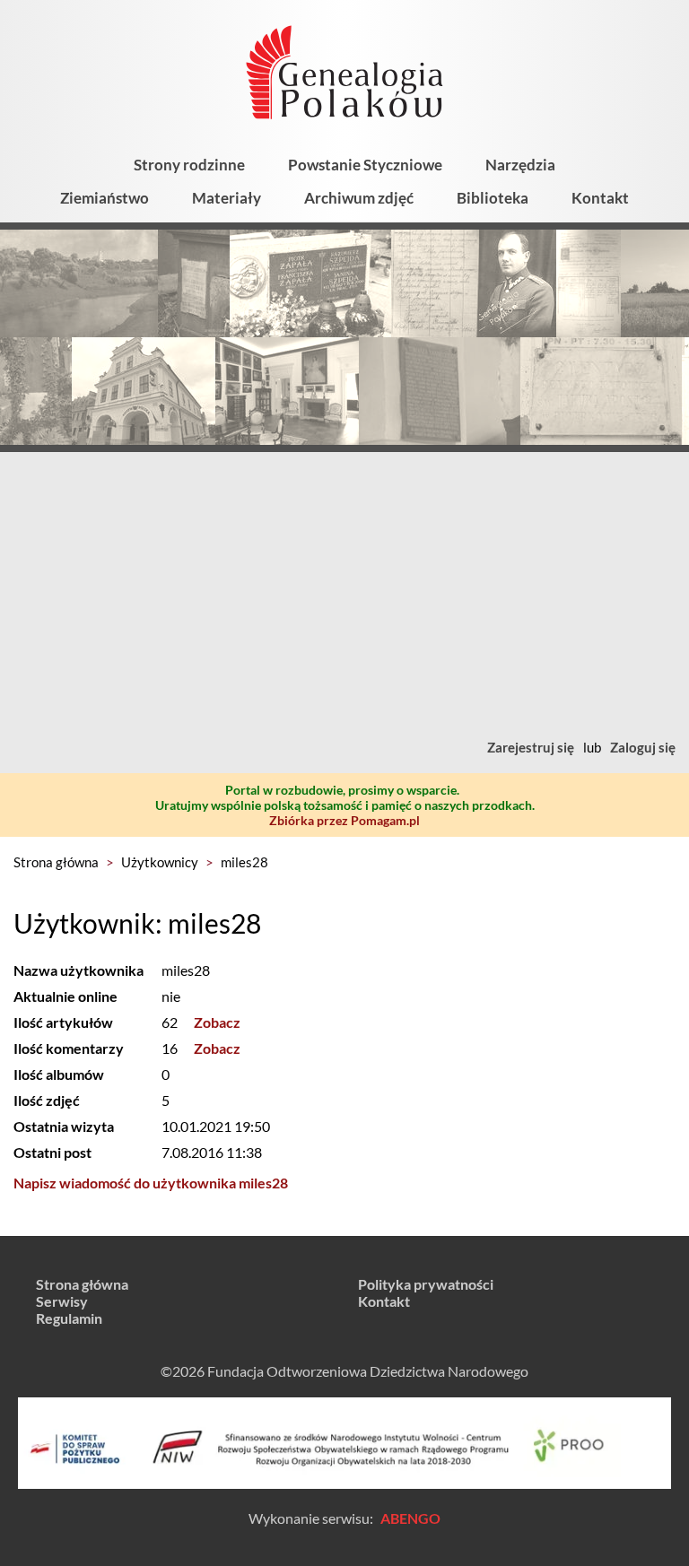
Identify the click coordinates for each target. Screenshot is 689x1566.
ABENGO (410, 1518)
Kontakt (600, 197)
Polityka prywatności (425, 1283)
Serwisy (62, 1300)
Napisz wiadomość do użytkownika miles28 (150, 1182)
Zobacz (217, 1022)
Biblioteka (492, 197)
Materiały (226, 197)
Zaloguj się (643, 747)
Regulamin (69, 1318)
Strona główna (56, 862)
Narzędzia (520, 164)
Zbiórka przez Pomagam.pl (344, 820)
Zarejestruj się (530, 747)
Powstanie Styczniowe (365, 164)
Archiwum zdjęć (359, 197)
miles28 (244, 862)
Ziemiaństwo (104, 197)
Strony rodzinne (189, 164)
